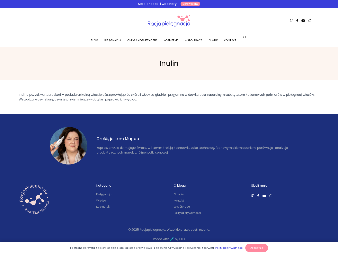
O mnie (179, 194)
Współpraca (182, 207)
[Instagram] (291, 21)
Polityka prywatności (187, 213)
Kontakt (179, 200)
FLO (182, 239)
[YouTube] (303, 20)
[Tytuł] (297, 20)
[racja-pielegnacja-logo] (169, 20)
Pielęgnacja (103, 194)
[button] (123, 40)
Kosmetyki (103, 207)
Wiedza (101, 200)
